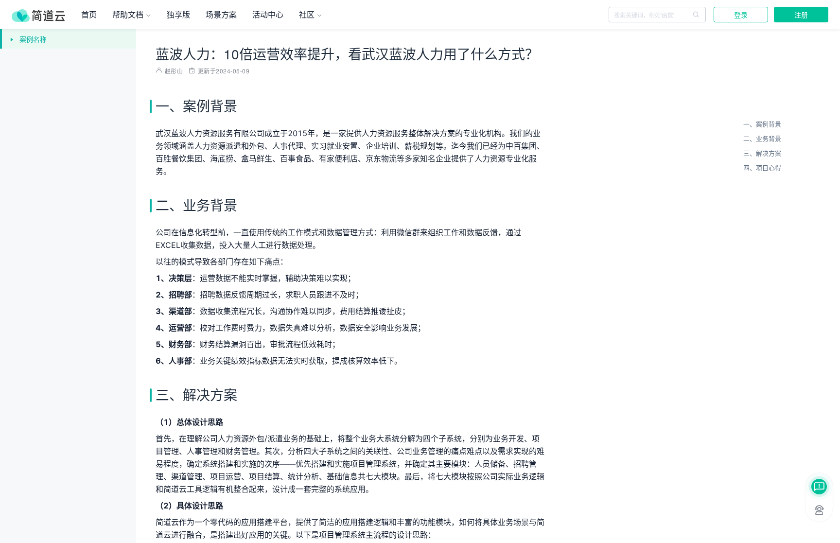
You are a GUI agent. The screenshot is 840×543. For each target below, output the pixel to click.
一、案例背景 (762, 123)
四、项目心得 (762, 167)
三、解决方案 (762, 153)
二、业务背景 (762, 138)
